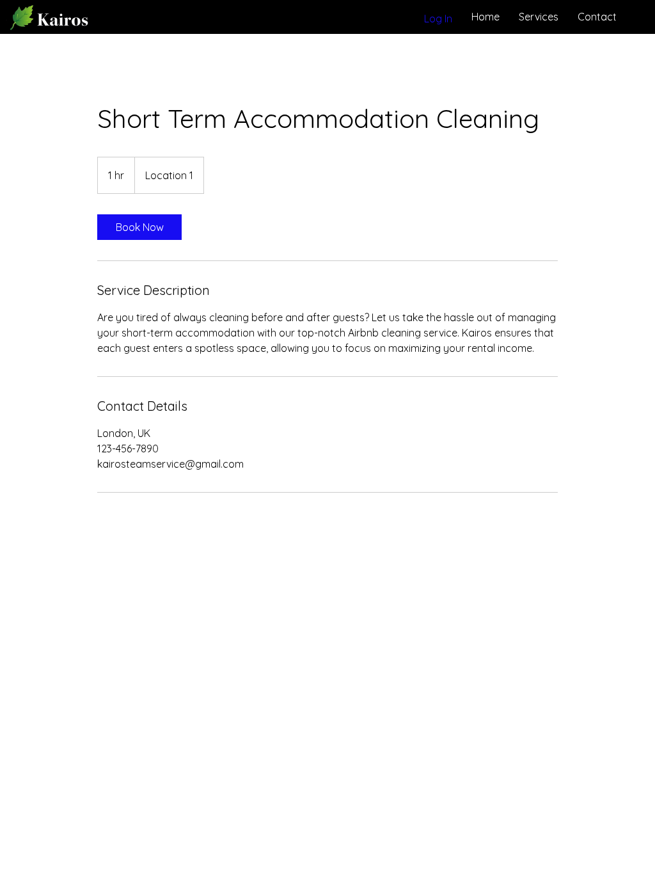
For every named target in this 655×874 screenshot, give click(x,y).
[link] (139, 227)
